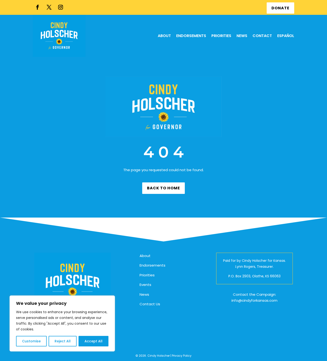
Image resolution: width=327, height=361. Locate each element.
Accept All (93, 341)
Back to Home (163, 188)
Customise (31, 341)
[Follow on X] (49, 7)
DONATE (280, 8)
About (145, 255)
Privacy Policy (182, 356)
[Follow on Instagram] (60, 7)
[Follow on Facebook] (37, 7)
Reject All (63, 341)
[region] (62, 323)
